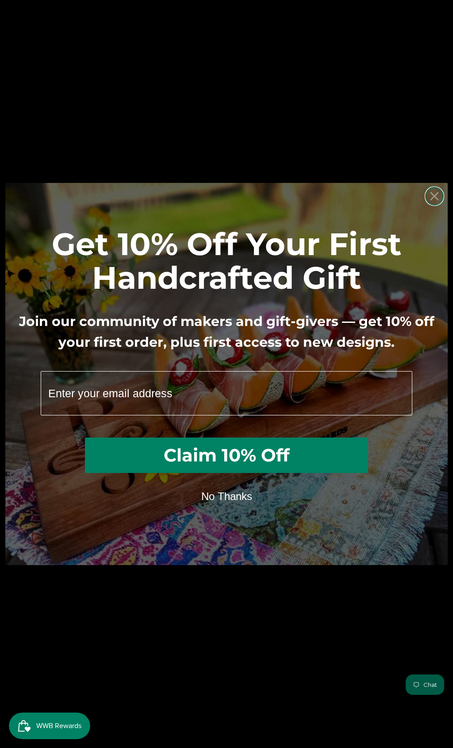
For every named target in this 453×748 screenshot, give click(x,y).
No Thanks (226, 496)
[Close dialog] (434, 196)
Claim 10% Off (226, 455)
